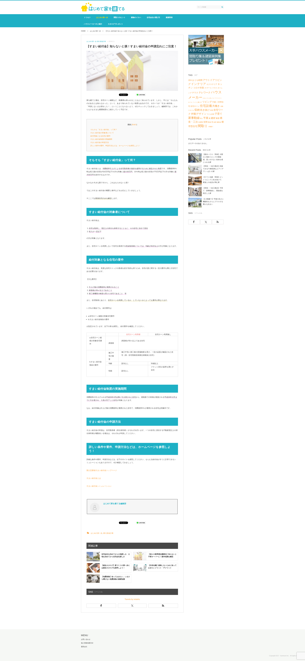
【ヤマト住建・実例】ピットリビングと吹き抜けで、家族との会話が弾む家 (213, 179)
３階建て (210, 126)
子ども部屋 (210, 114)
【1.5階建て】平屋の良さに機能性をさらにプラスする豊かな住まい (213, 201)
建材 (213, 118)
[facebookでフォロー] (101, 606)
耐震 (215, 122)
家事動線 (194, 117)
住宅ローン (195, 106)
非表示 (134, 124)
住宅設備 (206, 105)
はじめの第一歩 (102, 17)
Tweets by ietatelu (132, 599)
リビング (207, 101)
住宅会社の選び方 (153, 17)
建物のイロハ (136, 17)
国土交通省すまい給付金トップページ (101, 470)
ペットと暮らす (197, 102)
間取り (203, 126)
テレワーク (205, 92)
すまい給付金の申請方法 (99, 142)
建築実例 (169, 17)
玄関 (205, 122)
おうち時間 (197, 80)
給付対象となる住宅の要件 (100, 136)
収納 (197, 109)
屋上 (201, 118)
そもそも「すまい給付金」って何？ (103, 129)
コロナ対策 (198, 88)
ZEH (190, 80)
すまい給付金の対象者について (102, 133)
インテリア (198, 83)
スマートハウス (210, 88)
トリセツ (87, 17)
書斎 (217, 118)
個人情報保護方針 (87, 643)
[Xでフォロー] (132, 606)
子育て (218, 113)
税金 (209, 122)
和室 (211, 110)
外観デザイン (199, 113)
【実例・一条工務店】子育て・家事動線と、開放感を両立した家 (213, 190)
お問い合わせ (85, 639)
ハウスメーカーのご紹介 (93, 24)
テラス (195, 93)
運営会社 (84, 647)
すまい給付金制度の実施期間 (101, 139)
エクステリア (211, 84)
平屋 (205, 118)
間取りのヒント (119, 17)
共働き (216, 106)
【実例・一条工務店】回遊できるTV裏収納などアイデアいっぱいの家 (213, 168)
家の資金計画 (108, 533)
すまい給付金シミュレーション (99, 486)
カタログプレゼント (115, 24)
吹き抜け (205, 110)
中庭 (214, 102)
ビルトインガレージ (209, 98)
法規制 (200, 122)
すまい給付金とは (93, 478)
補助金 (219, 122)
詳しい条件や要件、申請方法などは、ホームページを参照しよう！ (115, 146)
